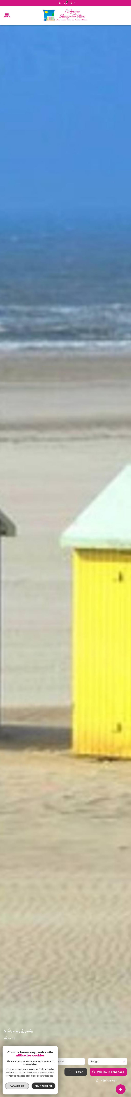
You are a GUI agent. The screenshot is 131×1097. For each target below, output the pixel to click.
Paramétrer (17, 1085)
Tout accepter (43, 1085)
